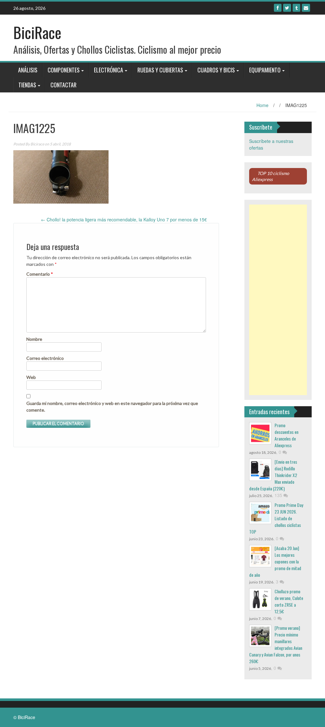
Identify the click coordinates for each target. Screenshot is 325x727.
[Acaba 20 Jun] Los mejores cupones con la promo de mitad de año (275, 561)
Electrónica (108, 70)
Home (262, 105)
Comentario (39, 274)
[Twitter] (287, 8)
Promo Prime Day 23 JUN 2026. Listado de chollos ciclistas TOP (276, 518)
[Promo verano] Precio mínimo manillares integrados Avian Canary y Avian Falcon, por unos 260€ (275, 644)
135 (279, 495)
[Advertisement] (278, 300)
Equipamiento (265, 70)
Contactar (63, 85)
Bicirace (37, 144)
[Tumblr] (296, 8)
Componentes (64, 70)
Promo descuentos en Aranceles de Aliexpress (286, 435)
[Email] (306, 8)
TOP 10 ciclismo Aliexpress (270, 176)
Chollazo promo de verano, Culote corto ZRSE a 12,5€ (289, 601)
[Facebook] (278, 8)
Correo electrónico (45, 358)
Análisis (27, 70)
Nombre (34, 339)
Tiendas (27, 85)
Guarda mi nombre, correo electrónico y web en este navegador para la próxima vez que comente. (112, 407)
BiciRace (37, 32)
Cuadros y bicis (216, 70)
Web (31, 377)
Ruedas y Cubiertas (160, 70)
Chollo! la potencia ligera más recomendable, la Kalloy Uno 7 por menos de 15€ (124, 219)
